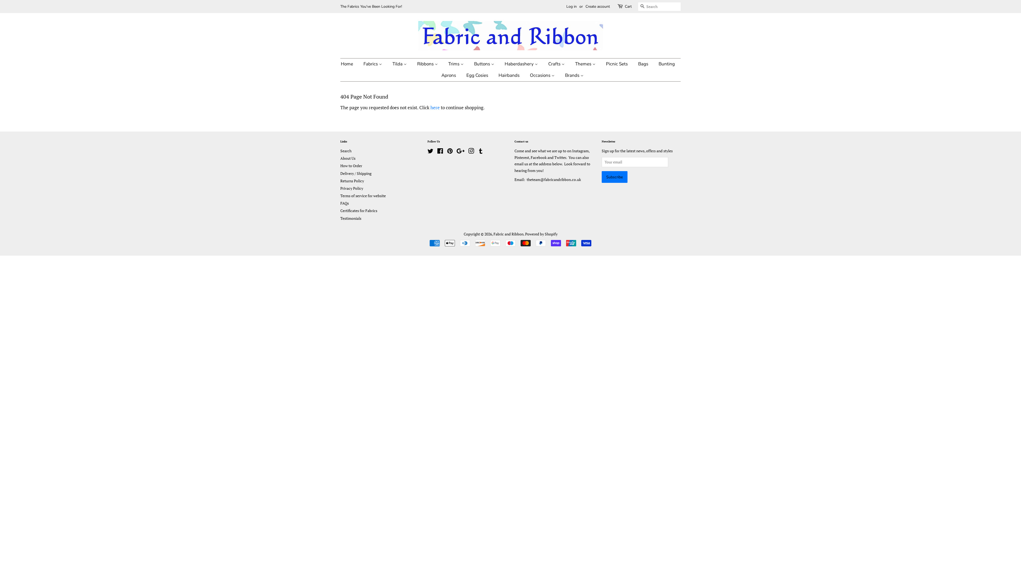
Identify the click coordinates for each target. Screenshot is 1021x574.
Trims (454, 64)
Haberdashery (520, 64)
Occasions (540, 75)
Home (347, 64)
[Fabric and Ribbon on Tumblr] (481, 151)
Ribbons (426, 64)
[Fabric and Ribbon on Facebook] (440, 151)
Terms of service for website (363, 195)
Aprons (448, 75)
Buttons (482, 64)
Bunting (667, 64)
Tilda (398, 64)
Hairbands (509, 75)
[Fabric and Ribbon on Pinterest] (450, 151)
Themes (583, 64)
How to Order (351, 165)
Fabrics (371, 64)
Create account (597, 6)
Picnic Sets (617, 64)
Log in (571, 6)
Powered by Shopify (541, 234)
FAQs (344, 203)
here (435, 107)
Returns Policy (352, 180)
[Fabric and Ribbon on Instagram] (471, 151)
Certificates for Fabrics (358, 210)
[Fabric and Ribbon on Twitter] (430, 151)
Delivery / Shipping (355, 173)
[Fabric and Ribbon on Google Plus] (461, 151)
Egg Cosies (477, 75)
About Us (347, 158)
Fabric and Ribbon (508, 234)
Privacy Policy (351, 188)
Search (346, 150)
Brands (572, 75)
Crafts (555, 64)
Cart (628, 6)
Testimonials (350, 218)
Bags (643, 64)
